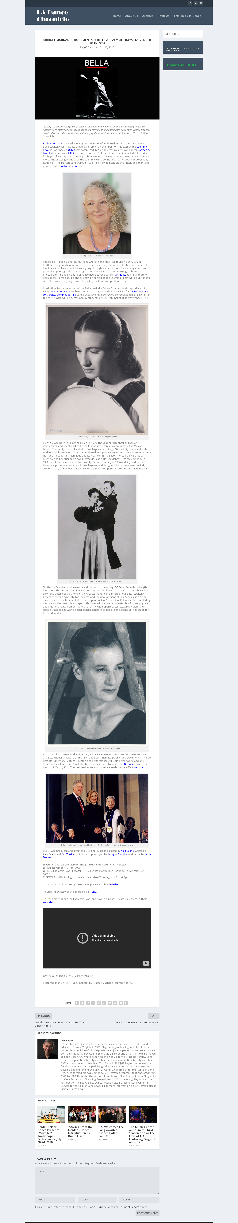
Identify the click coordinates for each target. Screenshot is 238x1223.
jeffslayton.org (75, 1089)
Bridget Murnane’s (54, 143)
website (138, 767)
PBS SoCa (128, 764)
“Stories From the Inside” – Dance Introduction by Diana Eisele (80, 1131)
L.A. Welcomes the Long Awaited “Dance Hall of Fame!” (111, 1131)
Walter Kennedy (60, 291)
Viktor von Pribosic (72, 166)
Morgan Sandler (117, 854)
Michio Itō (120, 274)
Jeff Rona (73, 153)
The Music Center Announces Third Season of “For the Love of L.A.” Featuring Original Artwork (142, 1134)
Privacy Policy (105, 1207)
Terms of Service (129, 1207)
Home (117, 16)
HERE (93, 891)
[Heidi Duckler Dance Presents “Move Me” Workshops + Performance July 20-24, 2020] (51, 1114)
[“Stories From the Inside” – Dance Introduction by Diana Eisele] (82, 1114)
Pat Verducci (69, 854)
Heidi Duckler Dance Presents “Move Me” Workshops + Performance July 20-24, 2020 (49, 1134)
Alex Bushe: (127, 850)
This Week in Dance (187, 16)
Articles (148, 16)
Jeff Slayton (90, 47)
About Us (131, 16)
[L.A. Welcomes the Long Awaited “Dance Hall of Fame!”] (112, 1114)
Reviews (164, 16)
